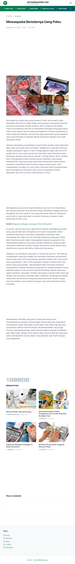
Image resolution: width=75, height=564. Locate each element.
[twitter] (15, 380)
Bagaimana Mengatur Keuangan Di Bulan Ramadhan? (32, 224)
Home (7, 535)
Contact (8, 544)
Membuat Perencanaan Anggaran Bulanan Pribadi (51, 446)
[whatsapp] (19, 380)
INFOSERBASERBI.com (38, 2)
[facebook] (11, 380)
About (7, 541)
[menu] (5, 3)
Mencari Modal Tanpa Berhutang (18, 412)
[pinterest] (27, 380)
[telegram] (23, 380)
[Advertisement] (37, 37)
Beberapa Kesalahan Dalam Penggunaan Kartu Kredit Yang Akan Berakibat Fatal (53, 413)
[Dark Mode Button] (70, 3)
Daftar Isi (8, 538)
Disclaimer (9, 547)
